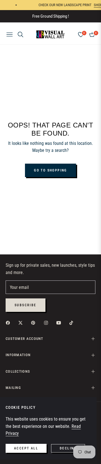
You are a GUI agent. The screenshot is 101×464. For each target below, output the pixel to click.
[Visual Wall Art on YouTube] (60, 323)
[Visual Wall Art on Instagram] (47, 323)
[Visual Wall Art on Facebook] (9, 323)
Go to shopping (50, 170)
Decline (68, 448)
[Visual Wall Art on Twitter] (22, 323)
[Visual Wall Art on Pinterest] (34, 323)
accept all (26, 448)
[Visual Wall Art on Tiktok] (72, 323)
